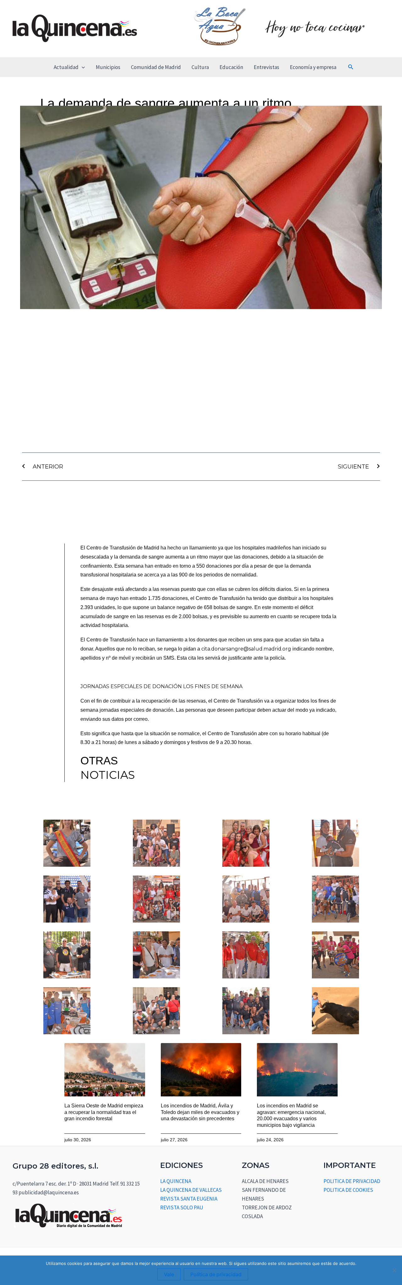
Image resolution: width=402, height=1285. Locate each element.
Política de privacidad (216, 1274)
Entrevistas (266, 67)
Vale (169, 1274)
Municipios (108, 67)
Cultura (200, 67)
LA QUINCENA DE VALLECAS (191, 1189)
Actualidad (66, 67)
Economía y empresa (313, 67)
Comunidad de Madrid (156, 67)
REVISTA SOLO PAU (181, 1207)
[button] (82, 67)
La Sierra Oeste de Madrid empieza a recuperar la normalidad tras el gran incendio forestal (103, 1112)
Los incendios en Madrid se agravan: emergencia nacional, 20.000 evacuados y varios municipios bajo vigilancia (291, 1115)
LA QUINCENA (175, 1181)
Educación (231, 67)
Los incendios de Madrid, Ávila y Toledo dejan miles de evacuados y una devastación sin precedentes (200, 1112)
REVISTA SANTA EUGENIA (188, 1198)
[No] (394, 1270)
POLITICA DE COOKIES (348, 1189)
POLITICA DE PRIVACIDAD (351, 1181)
